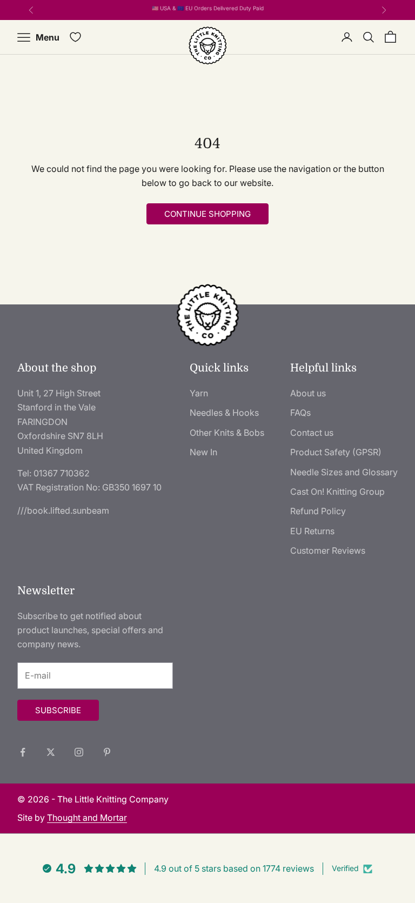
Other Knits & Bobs (227, 432)
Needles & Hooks (224, 412)
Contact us (311, 432)
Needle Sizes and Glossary (344, 472)
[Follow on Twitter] (50, 752)
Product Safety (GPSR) (335, 452)
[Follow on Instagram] (78, 752)
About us (308, 393)
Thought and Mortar (87, 817)
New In (203, 452)
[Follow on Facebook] (22, 752)
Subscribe (58, 710)
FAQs (300, 412)
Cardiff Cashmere (219, 11)
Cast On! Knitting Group (337, 491)
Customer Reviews (327, 550)
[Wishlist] (75, 37)
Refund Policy (318, 511)
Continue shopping (207, 214)
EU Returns (312, 531)
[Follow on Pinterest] (107, 752)
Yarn (199, 393)
